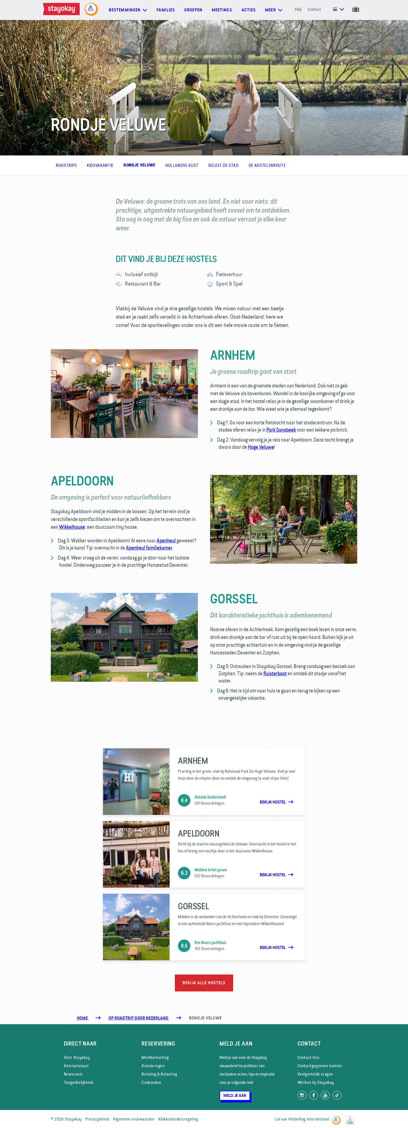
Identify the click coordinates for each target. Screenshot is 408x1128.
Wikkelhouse (72, 526)
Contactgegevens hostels (320, 1066)
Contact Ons (308, 1057)
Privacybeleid (97, 1119)
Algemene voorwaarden (134, 1119)
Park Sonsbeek (281, 429)
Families (166, 9)
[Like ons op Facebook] (313, 1095)
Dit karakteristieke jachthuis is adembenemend (271, 615)
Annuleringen (153, 1066)
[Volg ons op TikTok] (337, 1095)
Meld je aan (234, 1095)
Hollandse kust (181, 165)
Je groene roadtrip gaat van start (253, 371)
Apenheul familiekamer (149, 547)
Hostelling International (308, 1119)
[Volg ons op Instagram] (302, 1095)
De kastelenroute (267, 165)
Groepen (193, 9)
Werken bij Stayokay (316, 1082)
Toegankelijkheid (78, 1082)
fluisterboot (275, 673)
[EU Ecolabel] (351, 1118)
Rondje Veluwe (139, 165)
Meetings (222, 9)
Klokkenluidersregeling (178, 1119)
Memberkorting (155, 1057)
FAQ (298, 9)
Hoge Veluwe (261, 446)
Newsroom (73, 1074)
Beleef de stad (223, 165)
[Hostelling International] (337, 1118)
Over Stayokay (77, 1057)
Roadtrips (66, 165)
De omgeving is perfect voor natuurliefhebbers (111, 497)
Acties (248, 9)
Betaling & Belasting (159, 1074)
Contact (314, 9)
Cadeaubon (151, 1082)
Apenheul (166, 540)
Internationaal (76, 1066)
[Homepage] (62, 10)
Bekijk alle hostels (204, 982)
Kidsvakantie (100, 165)
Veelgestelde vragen (315, 1074)
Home (83, 1018)
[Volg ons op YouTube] (325, 1095)
